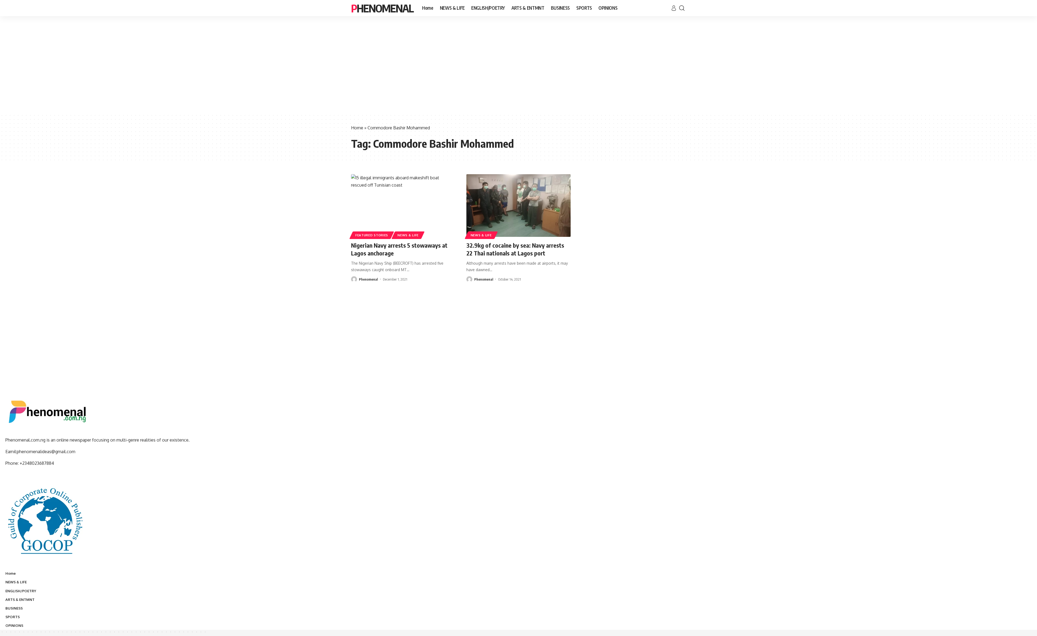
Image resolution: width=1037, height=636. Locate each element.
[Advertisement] (518, 73)
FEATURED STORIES (371, 235)
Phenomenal (382, 8)
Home (357, 127)
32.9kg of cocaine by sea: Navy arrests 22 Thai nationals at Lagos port (515, 249)
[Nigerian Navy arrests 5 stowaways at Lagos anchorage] (403, 205)
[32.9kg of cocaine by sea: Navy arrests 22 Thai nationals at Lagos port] (518, 205)
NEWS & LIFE (408, 235)
